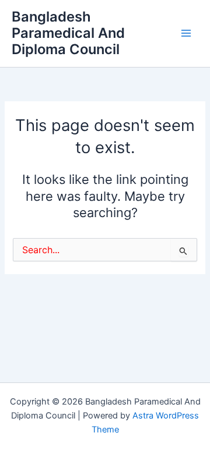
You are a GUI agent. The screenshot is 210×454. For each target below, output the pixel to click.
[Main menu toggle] (186, 33)
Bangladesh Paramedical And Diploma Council (68, 33)
